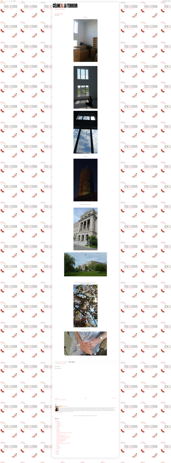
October (58, 423)
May (57, 430)
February (58, 447)
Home (86, 398)
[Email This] (69, 362)
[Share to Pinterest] (74, 362)
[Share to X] (71, 362)
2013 (57, 451)
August (58, 426)
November (58, 422)
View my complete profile (58, 412)
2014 (57, 450)
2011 (57, 454)
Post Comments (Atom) (62, 399)
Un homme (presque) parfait (60, 435)
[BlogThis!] (70, 362)
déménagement (63, 363)
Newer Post (57, 398)
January (58, 448)
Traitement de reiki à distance (61, 440)
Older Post (114, 398)
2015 (57, 421)
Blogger (96, 415)
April (57, 444)
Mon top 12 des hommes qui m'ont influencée (63, 443)
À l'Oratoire (58, 431)
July (57, 427)
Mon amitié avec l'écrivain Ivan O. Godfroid (63, 436)
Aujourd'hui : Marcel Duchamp (61, 439)
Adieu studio (59, 363)
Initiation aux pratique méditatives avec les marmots (64, 432)
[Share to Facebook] (72, 362)
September (58, 425)
